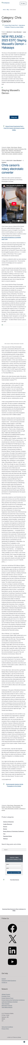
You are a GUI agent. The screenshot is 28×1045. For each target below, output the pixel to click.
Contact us (4, 982)
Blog (8, 9)
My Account (4, 1042)
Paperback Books (7, 836)
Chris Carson (14, 147)
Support (4, 979)
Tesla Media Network (7, 1007)
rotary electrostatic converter (11, 808)
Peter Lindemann (16, 807)
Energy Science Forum (7, 998)
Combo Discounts (7, 824)
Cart (21, 1041)
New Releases (17, 150)
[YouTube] (12, 967)
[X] (12, 944)
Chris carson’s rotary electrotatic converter (12, 168)
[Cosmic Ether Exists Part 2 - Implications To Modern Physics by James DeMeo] (14, 26)
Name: (7, 864)
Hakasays (11, 150)
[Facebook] (12, 933)
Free (4, 833)
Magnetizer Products (7, 1005)
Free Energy (9, 807)
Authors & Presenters (8, 821)
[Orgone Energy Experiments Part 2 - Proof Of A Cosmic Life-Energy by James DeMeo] (14, 134)
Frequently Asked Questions (9, 980)
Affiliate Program (6, 994)
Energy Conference (19, 149)
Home (4, 9)
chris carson (7, 152)
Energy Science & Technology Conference (13, 831)
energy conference (15, 152)
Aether (8, 147)
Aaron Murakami (17, 32)
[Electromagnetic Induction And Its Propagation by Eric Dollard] (14, 792)
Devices (5, 826)
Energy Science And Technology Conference (13, 1000)
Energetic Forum (6, 996)
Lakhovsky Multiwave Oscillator (10, 1002)
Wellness (5, 838)
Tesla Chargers (5, 1003)
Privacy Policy (5, 1029)
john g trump (9, 154)
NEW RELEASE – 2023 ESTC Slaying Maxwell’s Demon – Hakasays (14, 41)
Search (14, 1042)
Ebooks (5, 829)
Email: (7, 868)
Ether (7, 150)
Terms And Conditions (7, 1027)
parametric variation (17, 154)
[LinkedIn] (12, 955)
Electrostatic (11, 149)
